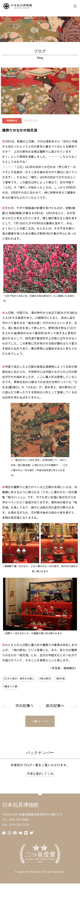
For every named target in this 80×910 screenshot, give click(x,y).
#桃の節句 (45, 678)
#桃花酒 (60, 678)
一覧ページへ (40, 721)
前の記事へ (55, 706)
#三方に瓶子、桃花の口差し (19, 678)
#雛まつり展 (10, 686)
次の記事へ (24, 706)
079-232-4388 (19, 819)
